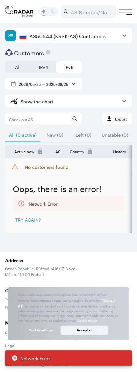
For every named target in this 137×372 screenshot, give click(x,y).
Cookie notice (87, 320)
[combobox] (91, 11)
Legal (10, 345)
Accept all (84, 330)
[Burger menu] (125, 12)
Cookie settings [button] (41, 330)
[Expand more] (124, 101)
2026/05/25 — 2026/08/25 (43, 84)
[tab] (22, 134)
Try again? (28, 219)
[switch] (43, 11)
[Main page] (19, 11)
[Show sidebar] (10, 35)
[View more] (124, 36)
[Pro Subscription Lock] (40, 151)
